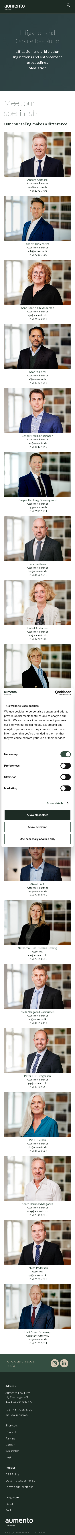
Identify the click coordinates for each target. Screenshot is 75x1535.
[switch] (65, 766)
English (9, 1510)
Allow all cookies (37, 814)
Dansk (9, 1504)
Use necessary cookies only (37, 838)
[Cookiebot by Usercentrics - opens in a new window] (55, 692)
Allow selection (37, 827)
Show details (55, 803)
